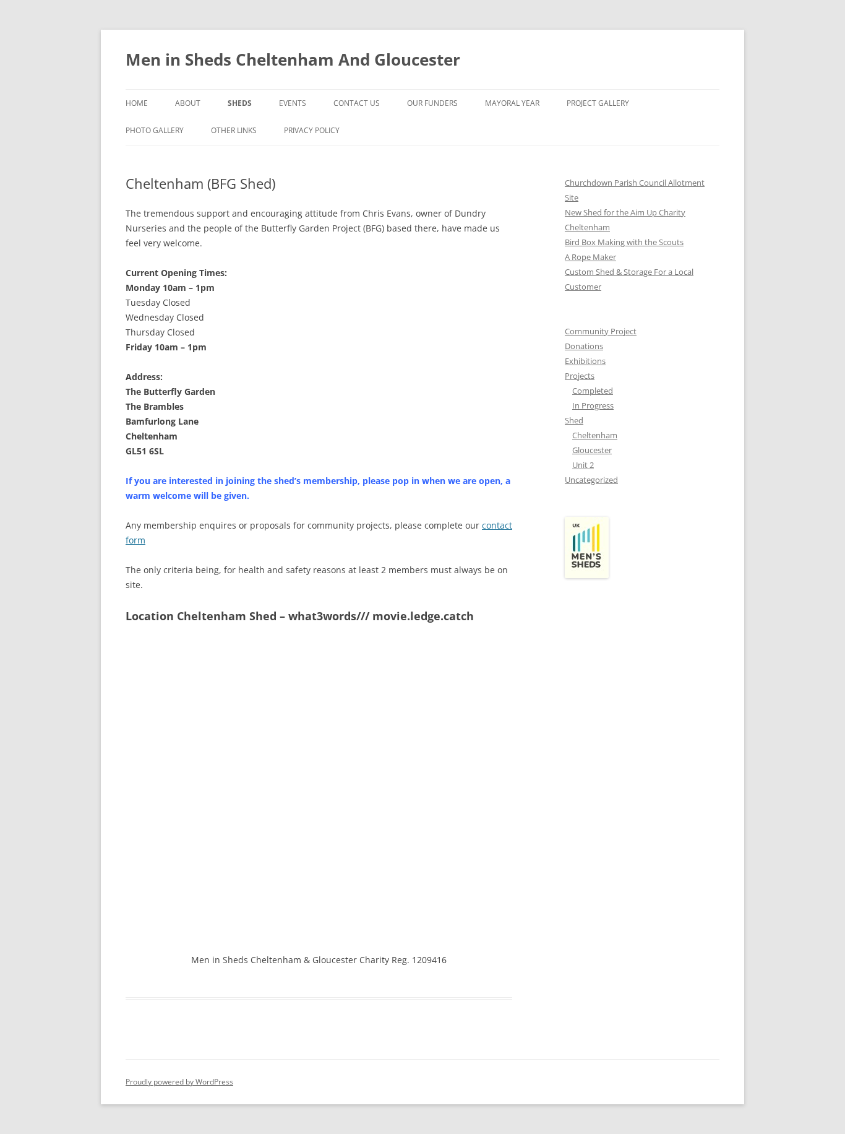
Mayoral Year (512, 103)
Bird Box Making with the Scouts (624, 242)
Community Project (601, 331)
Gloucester (592, 450)
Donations (584, 346)
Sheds (240, 103)
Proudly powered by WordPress (179, 1081)
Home (137, 103)
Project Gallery (598, 103)
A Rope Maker (590, 256)
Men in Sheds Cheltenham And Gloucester (293, 59)
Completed (592, 390)
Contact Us (356, 103)
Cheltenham (594, 435)
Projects (579, 375)
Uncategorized (591, 479)
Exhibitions (585, 360)
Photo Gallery (155, 130)
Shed (574, 420)
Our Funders (432, 103)
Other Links (234, 130)
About (187, 103)
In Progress (593, 405)
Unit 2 (583, 464)
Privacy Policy (312, 130)
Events (292, 103)
